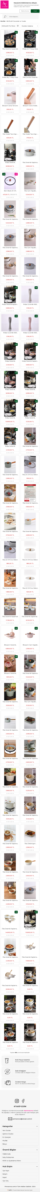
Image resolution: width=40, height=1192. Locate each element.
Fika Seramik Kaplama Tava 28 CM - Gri (10, 758)
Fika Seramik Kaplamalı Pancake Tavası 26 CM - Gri (10, 49)
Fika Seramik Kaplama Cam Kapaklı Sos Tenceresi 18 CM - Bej (10, 843)
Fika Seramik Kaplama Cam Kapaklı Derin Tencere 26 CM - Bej (10, 787)
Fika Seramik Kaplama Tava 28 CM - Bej (10, 872)
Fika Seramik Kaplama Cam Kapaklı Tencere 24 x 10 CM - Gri (30, 787)
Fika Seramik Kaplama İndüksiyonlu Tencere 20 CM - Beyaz (30, 1042)
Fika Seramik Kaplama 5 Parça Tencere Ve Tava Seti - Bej (10, 985)
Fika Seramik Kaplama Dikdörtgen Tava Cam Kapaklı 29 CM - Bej (10, 531)
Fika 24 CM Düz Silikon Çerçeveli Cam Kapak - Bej (30, 560)
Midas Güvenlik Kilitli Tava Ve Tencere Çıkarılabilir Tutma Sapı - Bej (30, 304)
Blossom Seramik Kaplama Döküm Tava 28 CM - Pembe (10, 673)
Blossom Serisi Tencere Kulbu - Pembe (10, 106)
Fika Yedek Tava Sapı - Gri (10, 134)
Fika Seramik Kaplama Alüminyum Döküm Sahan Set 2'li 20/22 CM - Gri (10, 219)
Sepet (5, 1177)
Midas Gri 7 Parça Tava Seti (30, 49)
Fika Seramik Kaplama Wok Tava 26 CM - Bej (30, 872)
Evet (35, 11)
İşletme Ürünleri (8, 1134)
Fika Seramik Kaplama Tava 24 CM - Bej (10, 900)
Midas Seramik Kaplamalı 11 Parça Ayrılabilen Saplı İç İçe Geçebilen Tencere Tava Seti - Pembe (10, 389)
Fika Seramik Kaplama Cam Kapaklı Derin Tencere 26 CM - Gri (30, 162)
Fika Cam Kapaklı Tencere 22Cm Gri (30, 702)
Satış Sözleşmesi (8, 1157)
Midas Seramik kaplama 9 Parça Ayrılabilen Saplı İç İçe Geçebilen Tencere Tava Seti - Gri (10, 304)
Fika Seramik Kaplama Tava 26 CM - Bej (10, 957)
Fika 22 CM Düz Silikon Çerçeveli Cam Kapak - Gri (10, 560)
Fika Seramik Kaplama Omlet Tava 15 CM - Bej (10, 588)
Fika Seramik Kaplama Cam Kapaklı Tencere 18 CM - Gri (30, 446)
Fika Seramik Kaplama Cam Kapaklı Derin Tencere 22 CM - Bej (10, 815)
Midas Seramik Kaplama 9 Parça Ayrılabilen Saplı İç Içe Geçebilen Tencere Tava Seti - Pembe (30, 361)
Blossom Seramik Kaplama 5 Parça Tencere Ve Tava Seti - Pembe (10, 645)
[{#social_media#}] (17, 1101)
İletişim (5, 1174)
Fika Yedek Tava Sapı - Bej (30, 134)
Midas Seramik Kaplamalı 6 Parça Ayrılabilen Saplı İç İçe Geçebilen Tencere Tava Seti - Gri (10, 446)
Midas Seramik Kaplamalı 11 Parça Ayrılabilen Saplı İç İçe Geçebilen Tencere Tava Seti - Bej (30, 929)
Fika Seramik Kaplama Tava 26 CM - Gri (10, 503)
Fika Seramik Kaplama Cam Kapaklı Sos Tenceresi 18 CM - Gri (10, 730)
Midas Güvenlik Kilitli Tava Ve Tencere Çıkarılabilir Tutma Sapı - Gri (10, 333)
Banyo (5, 1144)
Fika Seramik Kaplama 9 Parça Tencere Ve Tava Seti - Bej (10, 929)
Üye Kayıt (6, 1171)
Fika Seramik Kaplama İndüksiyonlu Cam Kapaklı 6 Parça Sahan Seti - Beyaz (30, 1014)
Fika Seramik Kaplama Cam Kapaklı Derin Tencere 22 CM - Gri (10, 702)
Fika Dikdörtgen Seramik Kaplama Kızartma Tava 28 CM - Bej (30, 843)
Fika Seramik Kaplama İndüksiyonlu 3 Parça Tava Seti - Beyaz (10, 1014)
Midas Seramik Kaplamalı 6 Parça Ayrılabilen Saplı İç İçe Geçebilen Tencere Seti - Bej (30, 418)
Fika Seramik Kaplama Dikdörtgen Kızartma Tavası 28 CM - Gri (30, 730)
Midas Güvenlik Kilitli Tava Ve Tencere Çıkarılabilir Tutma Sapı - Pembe (30, 333)
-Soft (9, 1190)
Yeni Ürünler (7, 1130)
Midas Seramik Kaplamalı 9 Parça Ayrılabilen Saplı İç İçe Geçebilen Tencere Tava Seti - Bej (30, 389)
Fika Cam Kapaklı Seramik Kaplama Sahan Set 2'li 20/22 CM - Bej (30, 191)
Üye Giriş (5, 1181)
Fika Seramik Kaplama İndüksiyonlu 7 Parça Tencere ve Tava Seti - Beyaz (30, 985)
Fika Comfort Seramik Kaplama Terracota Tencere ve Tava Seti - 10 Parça (30, 77)
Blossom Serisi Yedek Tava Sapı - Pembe (30, 106)
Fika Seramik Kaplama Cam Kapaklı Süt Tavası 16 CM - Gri (10, 475)
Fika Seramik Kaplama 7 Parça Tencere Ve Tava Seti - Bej (30, 957)
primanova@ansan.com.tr (22, 1119)
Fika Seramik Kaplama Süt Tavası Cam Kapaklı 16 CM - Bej (30, 531)
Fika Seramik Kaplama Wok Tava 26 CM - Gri (30, 758)
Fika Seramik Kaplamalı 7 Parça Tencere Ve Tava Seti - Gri (10, 616)
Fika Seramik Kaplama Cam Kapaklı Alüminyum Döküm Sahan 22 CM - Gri (30, 219)
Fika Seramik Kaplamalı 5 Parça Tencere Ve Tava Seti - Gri (30, 616)
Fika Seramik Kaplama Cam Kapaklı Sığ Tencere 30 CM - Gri (30, 276)
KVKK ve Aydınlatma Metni (12, 1161)
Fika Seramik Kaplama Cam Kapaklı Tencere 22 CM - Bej (30, 815)
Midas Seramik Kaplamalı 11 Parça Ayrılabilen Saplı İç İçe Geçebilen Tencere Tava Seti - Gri (10, 418)
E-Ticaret (14, 1190)
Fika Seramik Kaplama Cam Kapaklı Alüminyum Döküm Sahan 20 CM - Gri (10, 247)
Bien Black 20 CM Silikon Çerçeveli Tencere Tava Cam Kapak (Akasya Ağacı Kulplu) (10, 191)
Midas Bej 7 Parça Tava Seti (10, 77)
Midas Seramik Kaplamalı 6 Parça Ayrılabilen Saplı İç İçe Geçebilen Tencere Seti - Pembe (10, 361)
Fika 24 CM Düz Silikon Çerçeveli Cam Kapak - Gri (30, 475)
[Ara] (5, 16)
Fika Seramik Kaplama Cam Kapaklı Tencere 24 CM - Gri (30, 673)
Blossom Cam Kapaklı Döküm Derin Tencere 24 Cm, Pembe (30, 645)
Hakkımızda (6, 1154)
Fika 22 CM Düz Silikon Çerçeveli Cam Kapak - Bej (30, 588)
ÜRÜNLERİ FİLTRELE (8, 26)
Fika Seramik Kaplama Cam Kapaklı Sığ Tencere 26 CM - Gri (30, 900)
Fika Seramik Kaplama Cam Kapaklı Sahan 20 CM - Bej (10, 276)
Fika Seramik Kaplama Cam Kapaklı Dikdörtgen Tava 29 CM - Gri (30, 503)
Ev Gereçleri (7, 1137)
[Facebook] (23, 1101)
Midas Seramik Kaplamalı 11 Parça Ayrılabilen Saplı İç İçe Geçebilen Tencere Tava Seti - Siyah (10, 162)
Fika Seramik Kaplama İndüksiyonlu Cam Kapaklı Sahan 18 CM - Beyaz (10, 1042)
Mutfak (2, 21)
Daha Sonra (25, 11)
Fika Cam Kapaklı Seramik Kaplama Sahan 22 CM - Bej (30, 247)
